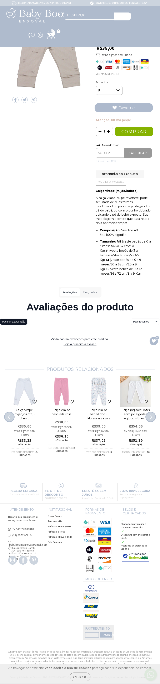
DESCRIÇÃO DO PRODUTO (120, 174)
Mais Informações (111, 181)
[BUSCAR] (122, 16)
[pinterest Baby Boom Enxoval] (33, 560)
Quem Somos (55, 516)
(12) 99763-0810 (21, 535)
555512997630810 (23, 529)
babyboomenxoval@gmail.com (28, 544)
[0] (50, 39)
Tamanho (102, 82)
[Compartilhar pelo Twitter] (25, 101)
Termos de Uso (55, 521)
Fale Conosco (55, 542)
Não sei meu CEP (106, 161)
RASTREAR (107, 635)
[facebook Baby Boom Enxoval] (23, 560)
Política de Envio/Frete (59, 526)
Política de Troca (56, 531)
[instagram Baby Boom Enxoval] (12, 560)
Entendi (80, 676)
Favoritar (127, 108)
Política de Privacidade (60, 536)
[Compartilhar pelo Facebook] (15, 101)
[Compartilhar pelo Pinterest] (34, 101)
